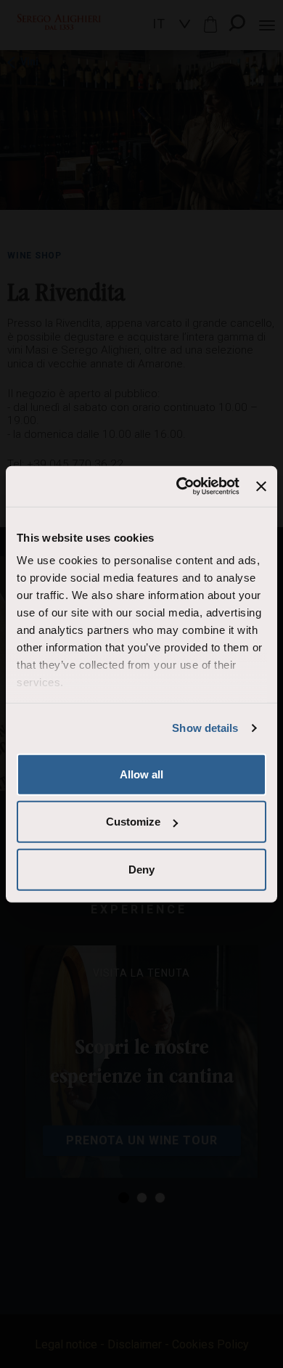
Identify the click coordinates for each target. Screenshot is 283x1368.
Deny (141, 869)
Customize (133, 821)
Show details (205, 728)
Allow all (141, 774)
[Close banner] (261, 486)
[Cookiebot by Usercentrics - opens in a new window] (179, 486)
